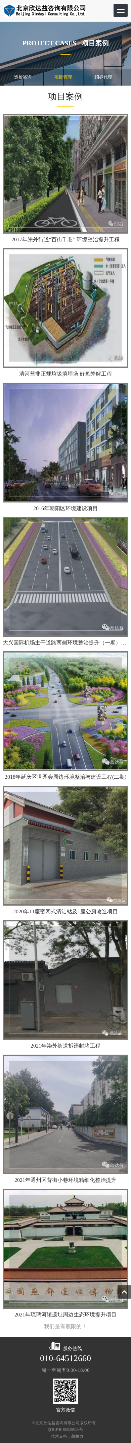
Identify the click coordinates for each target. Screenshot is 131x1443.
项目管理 (63, 77)
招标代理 (103, 77)
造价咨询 (23, 77)
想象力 (77, 1436)
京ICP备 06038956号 (65, 1429)
